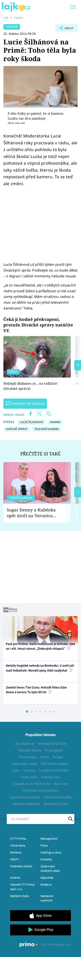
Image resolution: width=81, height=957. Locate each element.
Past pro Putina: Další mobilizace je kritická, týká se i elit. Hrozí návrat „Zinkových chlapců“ (40, 646)
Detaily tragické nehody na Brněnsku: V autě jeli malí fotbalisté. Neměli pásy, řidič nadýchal (40, 668)
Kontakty (46, 859)
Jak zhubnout (25, 744)
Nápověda (46, 877)
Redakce (46, 884)
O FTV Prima (18, 838)
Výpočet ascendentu (24, 797)
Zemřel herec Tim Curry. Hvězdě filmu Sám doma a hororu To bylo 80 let (36, 690)
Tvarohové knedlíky (57, 797)
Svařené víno (50, 777)
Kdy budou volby (25, 764)
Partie (44, 757)
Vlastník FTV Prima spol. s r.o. (22, 887)
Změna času (27, 757)
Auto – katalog (23, 770)
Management (48, 838)
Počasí (57, 757)
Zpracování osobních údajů (50, 868)
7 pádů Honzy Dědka (53, 770)
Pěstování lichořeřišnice (40, 791)
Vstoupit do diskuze (28, 404)
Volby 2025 (29, 777)
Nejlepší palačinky (26, 804)
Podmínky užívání (21, 866)
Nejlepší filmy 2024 (52, 744)
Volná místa (17, 845)
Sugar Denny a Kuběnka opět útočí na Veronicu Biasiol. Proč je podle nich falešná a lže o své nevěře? (33, 513)
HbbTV (14, 859)
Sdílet (64, 29)
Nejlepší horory (29, 750)
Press (44, 845)
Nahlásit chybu (19, 896)
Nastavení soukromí (46, 898)
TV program (54, 750)
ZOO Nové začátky (54, 764)
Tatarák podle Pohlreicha (31, 784)
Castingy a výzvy (50, 852)
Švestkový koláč (56, 804)
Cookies (15, 877)
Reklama (15, 852)
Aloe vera (61, 784)
